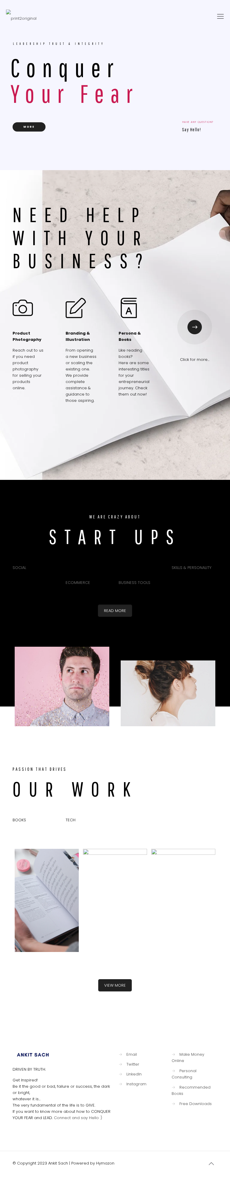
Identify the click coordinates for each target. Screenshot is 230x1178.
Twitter (132, 1064)
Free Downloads (195, 1104)
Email (131, 1054)
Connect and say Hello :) (77, 1118)
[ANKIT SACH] (21, 16)
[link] (194, 327)
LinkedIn (134, 1074)
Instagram (136, 1084)
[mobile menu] (220, 16)
